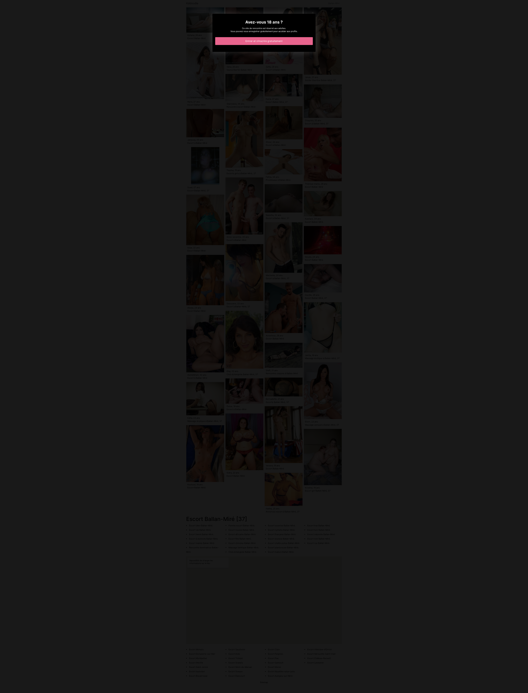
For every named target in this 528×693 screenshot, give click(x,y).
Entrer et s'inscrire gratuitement (264, 41)
